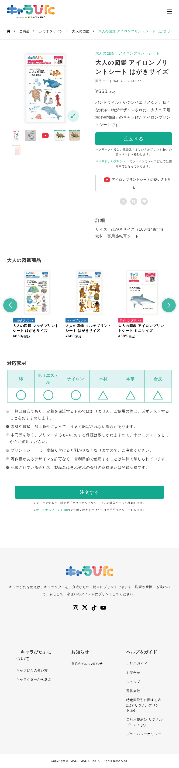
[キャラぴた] (31, 11)
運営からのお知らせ (87, 663)
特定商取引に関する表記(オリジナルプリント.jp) (143, 705)
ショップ (133, 682)
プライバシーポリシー (143, 734)
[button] (10, 305)
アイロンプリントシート (139, 53)
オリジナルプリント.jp (114, 161)
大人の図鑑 (104, 53)
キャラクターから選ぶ (33, 679)
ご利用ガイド (136, 663)
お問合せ (133, 673)
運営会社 (133, 691)
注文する (134, 138)
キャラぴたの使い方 (32, 670)
